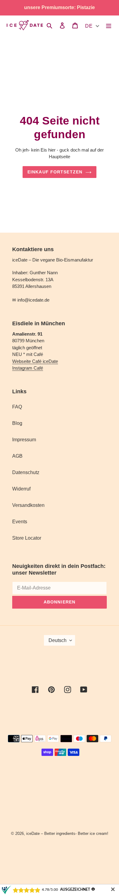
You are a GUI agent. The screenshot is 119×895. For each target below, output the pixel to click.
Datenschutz (25, 472)
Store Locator (26, 538)
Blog (17, 423)
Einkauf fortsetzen (54, 171)
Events (19, 521)
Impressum (24, 439)
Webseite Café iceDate (35, 361)
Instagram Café (27, 368)
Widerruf (21, 488)
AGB (17, 456)
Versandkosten (28, 505)
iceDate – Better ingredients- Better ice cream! (67, 833)
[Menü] (108, 25)
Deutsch (58, 640)
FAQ (17, 406)
